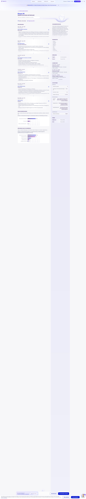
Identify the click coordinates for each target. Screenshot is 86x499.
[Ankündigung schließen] (58, 5)
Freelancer (69, 1)
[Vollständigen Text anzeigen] (33, 53)
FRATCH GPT (46, 1)
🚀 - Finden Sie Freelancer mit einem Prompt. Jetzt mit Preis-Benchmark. (41, 5)
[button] (31, 20)
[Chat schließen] (85, 494)
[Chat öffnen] (83, 496)
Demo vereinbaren (77, 1)
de (84, 1)
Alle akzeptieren (75, 497)
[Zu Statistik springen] (43, 490)
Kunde (72, 1)
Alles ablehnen (66, 497)
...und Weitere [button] (60, 79)
